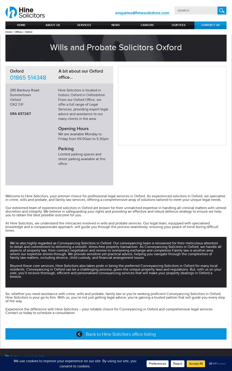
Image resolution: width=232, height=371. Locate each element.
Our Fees (179, 25)
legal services (118, 196)
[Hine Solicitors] (25, 12)
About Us (53, 25)
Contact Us (210, 25)
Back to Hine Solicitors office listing (121, 334)
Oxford (28, 32)
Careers (147, 25)
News (115, 25)
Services (84, 25)
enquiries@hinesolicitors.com (142, 13)
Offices (18, 32)
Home (21, 25)
